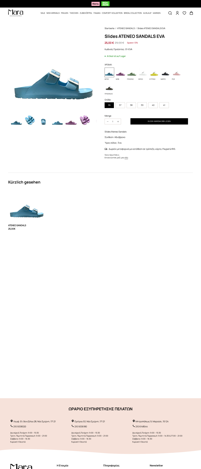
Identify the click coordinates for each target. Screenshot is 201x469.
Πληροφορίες (111, 465)
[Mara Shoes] (15, 13)
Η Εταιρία (62, 465)
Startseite (109, 28)
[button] (170, 13)
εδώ (126, 157)
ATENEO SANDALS (126, 28)
